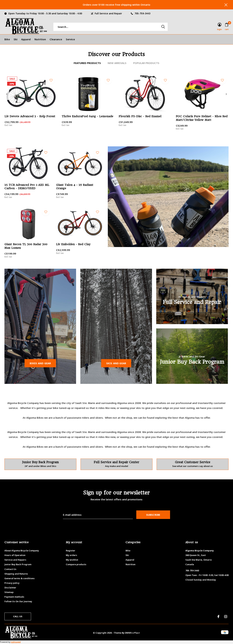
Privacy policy (11, 582)
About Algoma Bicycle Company (21, 550)
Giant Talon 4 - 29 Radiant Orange (74, 186)
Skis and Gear (116, 363)
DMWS (128, 632)
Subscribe (153, 514)
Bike (7, 39)
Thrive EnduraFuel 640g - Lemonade (87, 116)
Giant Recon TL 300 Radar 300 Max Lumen (25, 246)
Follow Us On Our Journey (18, 601)
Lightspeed (16, 642)
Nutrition (40, 39)
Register (70, 550)
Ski (15, 39)
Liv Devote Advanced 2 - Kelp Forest (30, 116)
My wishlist (72, 559)
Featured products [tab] (87, 63)
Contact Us (10, 569)
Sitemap (8, 592)
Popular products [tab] (146, 63)
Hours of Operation (14, 555)
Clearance (56, 39)
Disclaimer (10, 587)
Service (70, 39)
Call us (17, 616)
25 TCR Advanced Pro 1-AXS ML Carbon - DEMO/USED (26, 186)
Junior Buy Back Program (17, 564)
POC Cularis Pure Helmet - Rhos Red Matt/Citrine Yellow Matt (202, 118)
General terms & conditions (19, 578)
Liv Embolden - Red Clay (73, 244)
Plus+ (137, 632)
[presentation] (6, 94)
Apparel (26, 39)
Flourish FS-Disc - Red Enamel (140, 116)
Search (163, 27)
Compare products (76, 564)
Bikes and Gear (40, 363)
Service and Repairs (15, 559)
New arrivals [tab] (117, 63)
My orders (71, 555)
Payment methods (14, 596)
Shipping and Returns (16, 573)
